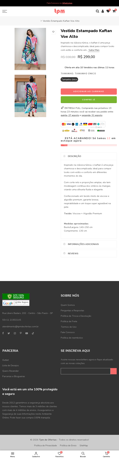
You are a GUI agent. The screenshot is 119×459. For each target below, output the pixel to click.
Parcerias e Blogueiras (13, 376)
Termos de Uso (69, 326)
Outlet (5, 360)
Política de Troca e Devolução (76, 315)
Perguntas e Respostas (72, 310)
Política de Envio (68, 445)
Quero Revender (10, 370)
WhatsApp (67, 3)
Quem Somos (68, 305)
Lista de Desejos (10, 365)
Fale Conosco (68, 332)
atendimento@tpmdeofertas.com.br (20, 326)
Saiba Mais (93, 50)
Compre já (88, 99)
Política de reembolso (72, 337)
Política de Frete (69, 321)
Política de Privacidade (45, 445)
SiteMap (84, 445)
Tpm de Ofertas (48, 439)
